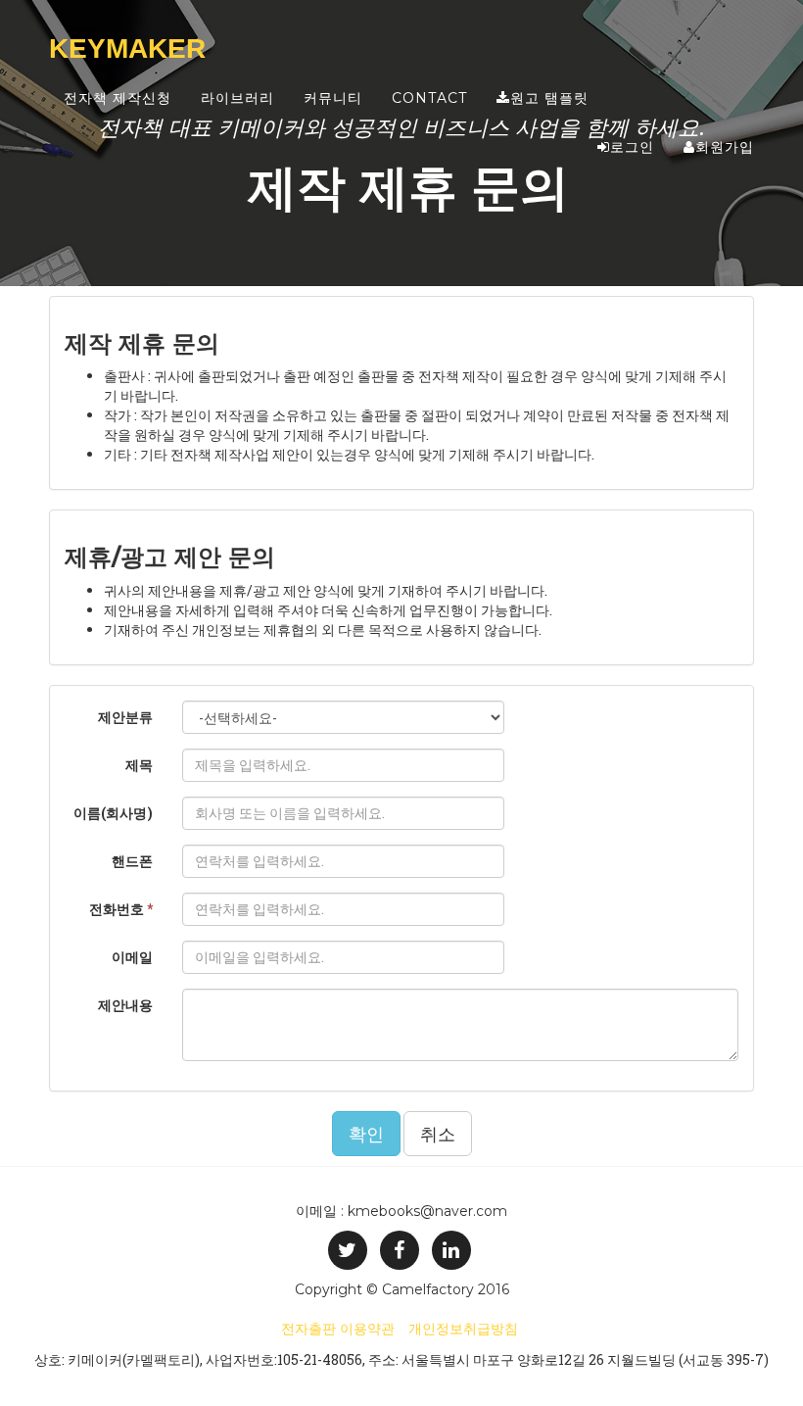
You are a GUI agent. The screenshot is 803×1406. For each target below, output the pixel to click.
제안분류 (125, 716)
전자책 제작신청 (117, 98)
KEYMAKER (127, 48)
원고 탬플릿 (549, 98)
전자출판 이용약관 (338, 1328)
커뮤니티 (333, 98)
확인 (366, 1133)
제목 (139, 764)
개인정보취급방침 (463, 1328)
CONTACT (429, 98)
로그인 (632, 147)
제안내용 (125, 1004)
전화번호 (121, 908)
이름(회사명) (113, 812)
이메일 (132, 956)
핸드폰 (132, 860)
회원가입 (724, 147)
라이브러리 (237, 98)
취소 (437, 1133)
